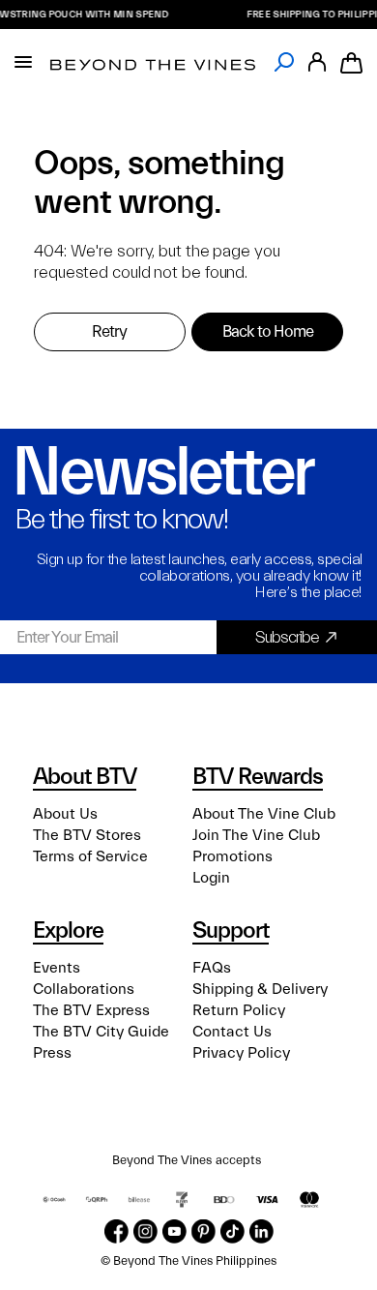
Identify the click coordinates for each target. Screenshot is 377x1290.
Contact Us (232, 1031)
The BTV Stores (87, 835)
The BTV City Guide (101, 1031)
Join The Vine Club (256, 835)
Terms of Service (90, 856)
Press (52, 1053)
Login (211, 877)
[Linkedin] (261, 1231)
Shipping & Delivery (260, 989)
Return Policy (238, 1010)
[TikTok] (232, 1231)
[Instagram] (145, 1231)
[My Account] (317, 62)
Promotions (232, 856)
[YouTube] (174, 1231)
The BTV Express (91, 1010)
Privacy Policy (241, 1053)
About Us (65, 814)
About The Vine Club (263, 814)
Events (56, 967)
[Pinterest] (203, 1231)
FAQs (211, 967)
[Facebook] (116, 1231)
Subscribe (287, 637)
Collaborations (83, 989)
